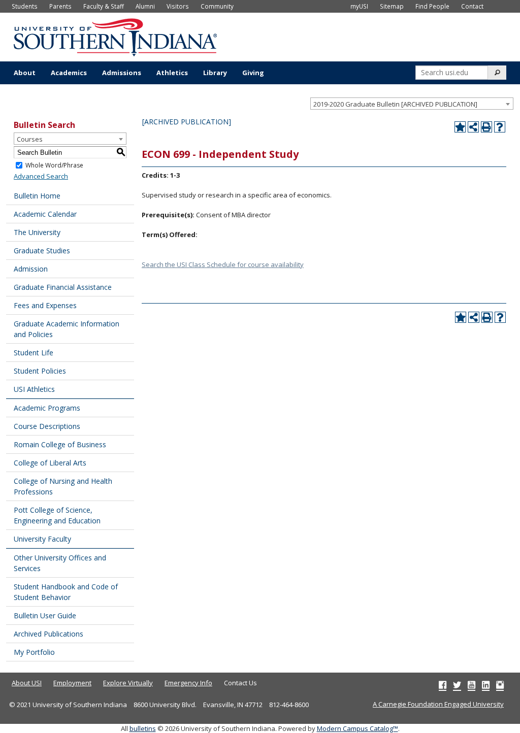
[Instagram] (500, 685)
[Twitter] (457, 685)
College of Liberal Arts (50, 463)
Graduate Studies (42, 250)
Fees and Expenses (45, 305)
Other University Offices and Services (60, 563)
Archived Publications (48, 634)
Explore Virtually (128, 682)
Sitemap (392, 6)
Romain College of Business (60, 444)
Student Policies (40, 371)
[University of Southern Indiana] (115, 36)
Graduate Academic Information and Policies (66, 329)
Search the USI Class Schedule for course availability (223, 264)
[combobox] (411, 103)
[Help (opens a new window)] (499, 126)
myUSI (359, 6)
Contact (472, 6)
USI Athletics (34, 389)
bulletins (142, 728)
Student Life (33, 352)
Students (25, 6)
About (25, 72)
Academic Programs (47, 408)
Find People (432, 6)
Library (215, 72)
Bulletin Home (37, 196)
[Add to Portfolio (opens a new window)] (460, 126)
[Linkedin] (486, 685)
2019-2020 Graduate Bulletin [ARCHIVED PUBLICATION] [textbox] (395, 104)
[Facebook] (442, 685)
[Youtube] (471, 685)
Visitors (178, 6)
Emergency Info (188, 682)
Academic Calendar (45, 214)
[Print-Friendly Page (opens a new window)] (486, 126)
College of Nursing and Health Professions (63, 486)
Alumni (145, 6)
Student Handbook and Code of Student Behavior (66, 592)
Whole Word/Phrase (54, 165)
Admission (31, 269)
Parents (60, 6)
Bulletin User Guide (45, 615)
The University (37, 232)
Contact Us (240, 682)
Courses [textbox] (30, 139)
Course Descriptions (47, 426)
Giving (253, 72)
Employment (72, 682)
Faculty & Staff (103, 6)
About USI (27, 682)
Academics (69, 72)
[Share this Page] (473, 126)
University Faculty (42, 539)
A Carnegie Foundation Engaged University (438, 704)
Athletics (172, 72)
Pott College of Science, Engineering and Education (57, 515)
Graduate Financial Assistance (63, 287)
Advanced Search (41, 176)
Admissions (121, 72)
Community (217, 6)
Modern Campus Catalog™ (357, 728)
